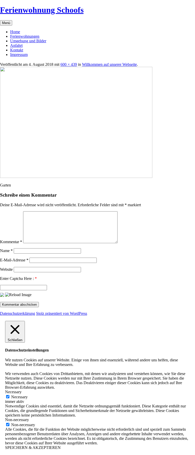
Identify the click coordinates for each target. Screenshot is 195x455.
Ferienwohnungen (24, 36)
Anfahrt (16, 45)
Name (6, 251)
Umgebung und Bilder (28, 41)
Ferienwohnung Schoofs (42, 9)
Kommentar (11, 242)
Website (6, 269)
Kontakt (16, 50)
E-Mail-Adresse (14, 260)
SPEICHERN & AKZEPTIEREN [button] (33, 447)
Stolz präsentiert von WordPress (61, 313)
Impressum (19, 54)
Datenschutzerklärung (17, 313)
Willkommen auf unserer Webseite (109, 64)
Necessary (19, 397)
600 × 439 (68, 64)
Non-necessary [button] (17, 420)
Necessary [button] (13, 392)
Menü (6, 23)
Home (15, 32)
